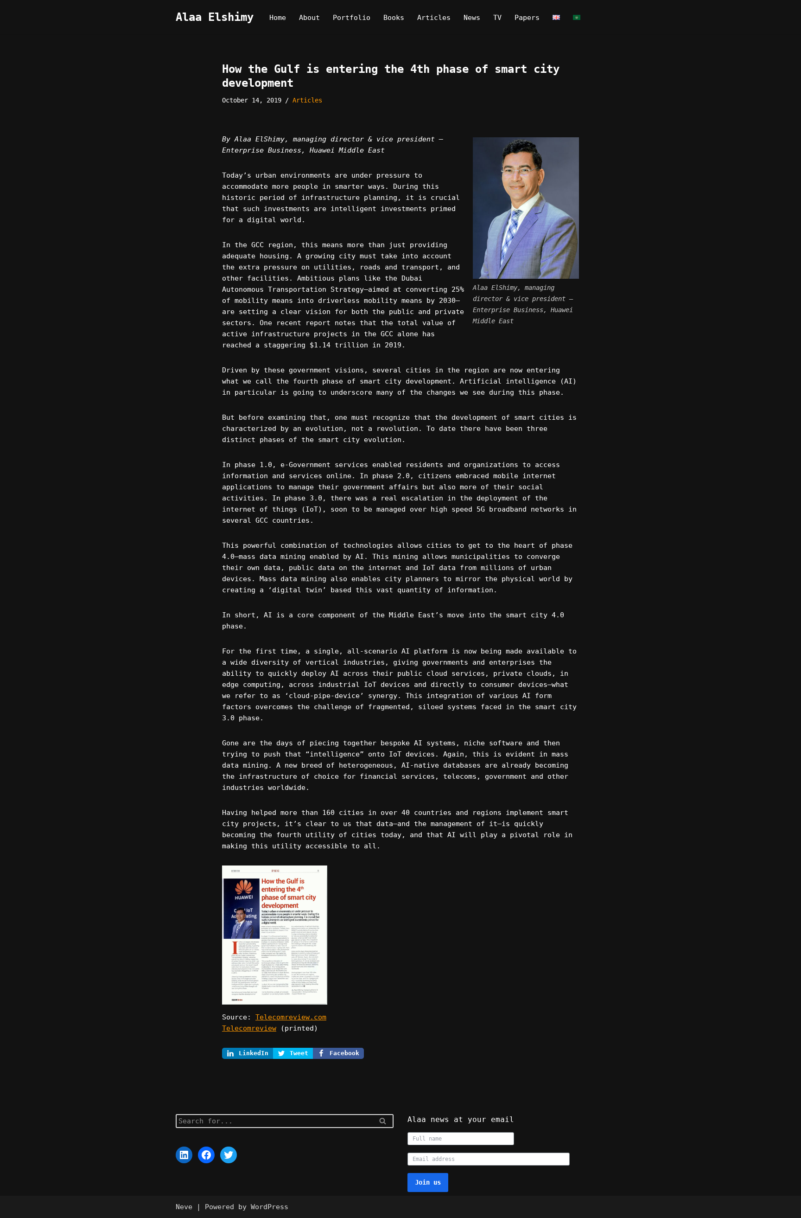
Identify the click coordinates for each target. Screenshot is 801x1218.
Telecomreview (249, 1028)
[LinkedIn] (184, 1155)
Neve (184, 1207)
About (309, 17)
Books (393, 17)
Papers (527, 17)
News (472, 17)
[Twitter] (228, 1155)
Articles (434, 17)
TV (497, 17)
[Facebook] (206, 1155)
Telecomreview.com (290, 1017)
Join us (428, 1182)
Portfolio (351, 17)
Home (277, 17)
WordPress (269, 1207)
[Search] (383, 1121)
